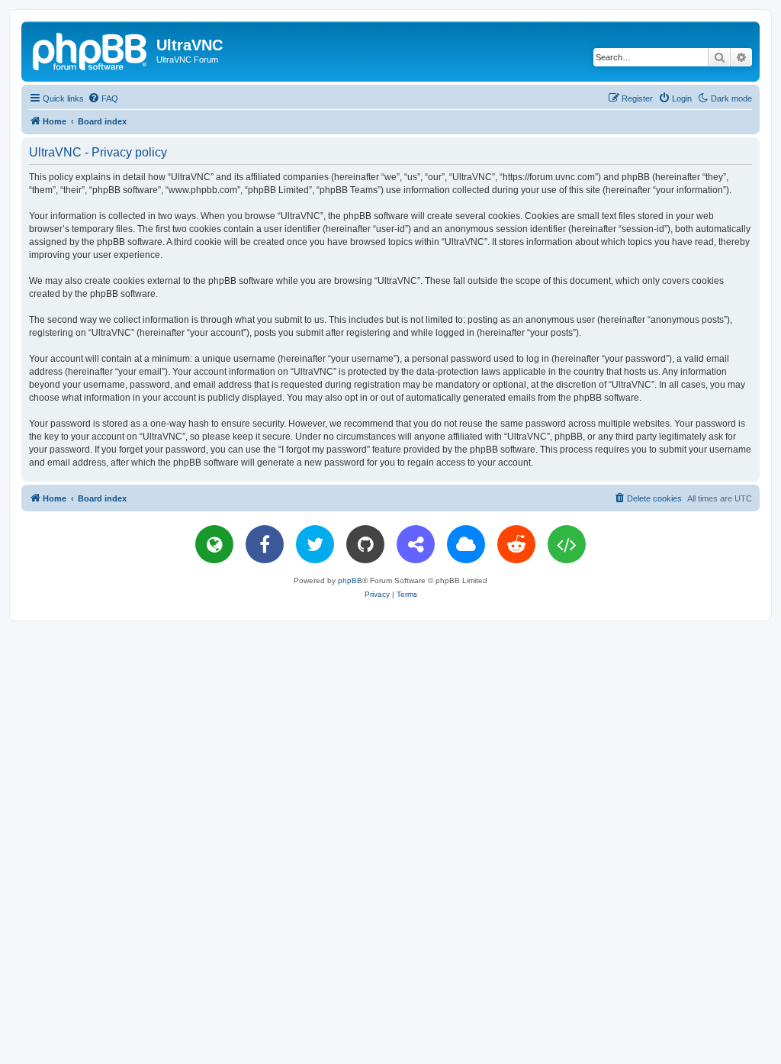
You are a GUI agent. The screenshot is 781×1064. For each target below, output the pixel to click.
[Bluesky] (466, 544)
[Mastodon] (416, 544)
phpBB (350, 580)
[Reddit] (516, 544)
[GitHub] (365, 544)
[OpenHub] (567, 544)
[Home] (90, 49)
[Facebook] (265, 544)
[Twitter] (315, 544)
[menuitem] (103, 98)
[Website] (214, 544)
